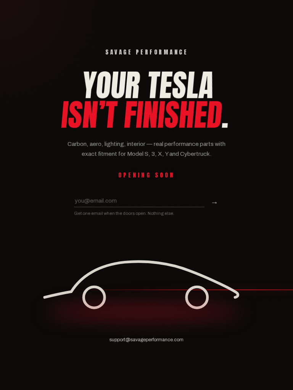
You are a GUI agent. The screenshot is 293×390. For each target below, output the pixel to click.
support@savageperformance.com (146, 339)
